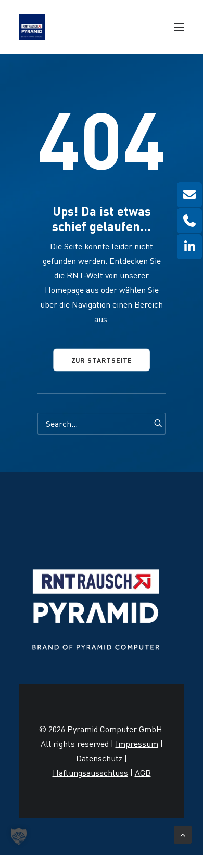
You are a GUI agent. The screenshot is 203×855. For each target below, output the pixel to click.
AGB (143, 773)
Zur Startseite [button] (101, 360)
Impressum (137, 743)
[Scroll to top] (183, 832)
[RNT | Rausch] (32, 27)
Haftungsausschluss (90, 773)
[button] (179, 27)
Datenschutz (99, 758)
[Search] (101, 424)
